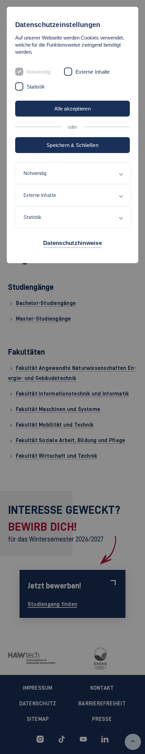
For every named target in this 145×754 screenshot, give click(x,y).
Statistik (36, 87)
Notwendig (39, 72)
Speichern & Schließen (72, 145)
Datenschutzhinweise (72, 243)
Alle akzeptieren (72, 108)
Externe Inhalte (93, 72)
